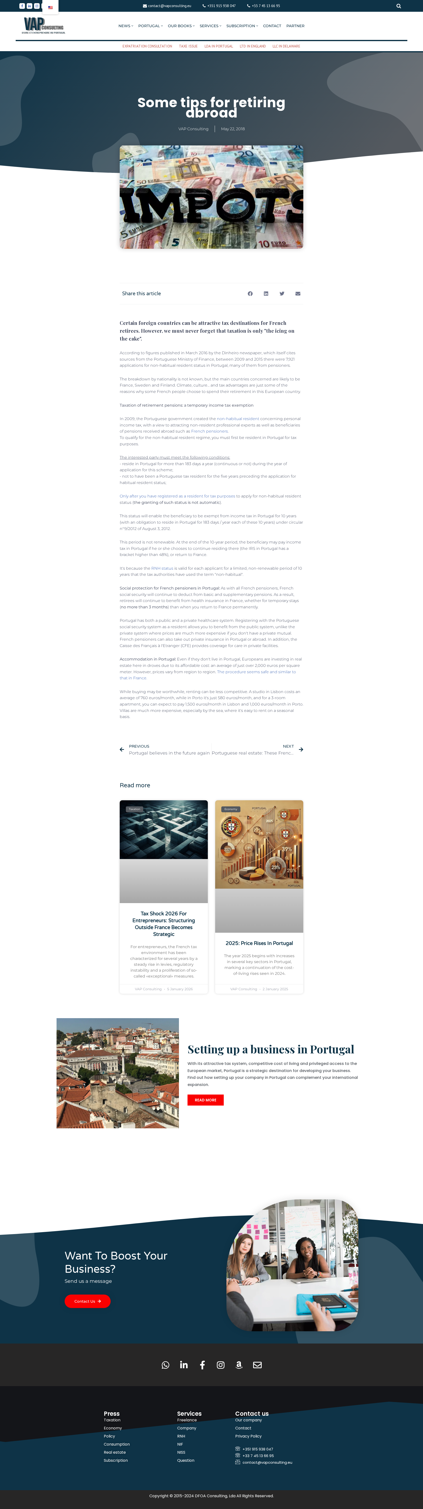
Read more (205, 1100)
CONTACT (272, 26)
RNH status (162, 568)
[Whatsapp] (165, 1365)
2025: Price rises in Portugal (259, 943)
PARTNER (295, 26)
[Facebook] (22, 6)
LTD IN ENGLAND (253, 46)
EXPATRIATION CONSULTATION (147, 46)
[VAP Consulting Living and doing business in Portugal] (43, 25)
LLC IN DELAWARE (286, 46)
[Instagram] (37, 6)
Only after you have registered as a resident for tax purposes (177, 496)
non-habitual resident (238, 418)
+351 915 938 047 (221, 5)
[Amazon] (239, 1365)
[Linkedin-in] (184, 1365)
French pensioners (209, 431)
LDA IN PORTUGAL (219, 46)
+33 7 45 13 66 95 (266, 5)
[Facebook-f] (202, 1365)
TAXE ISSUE (188, 46)
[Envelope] (257, 1365)
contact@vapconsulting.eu (169, 5)
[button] (132, 26)
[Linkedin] (29, 6)
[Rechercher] (398, 5)
